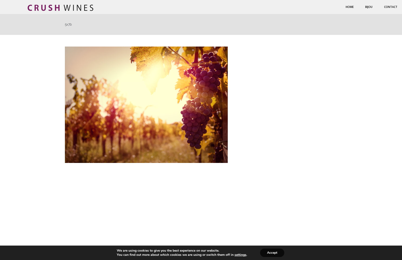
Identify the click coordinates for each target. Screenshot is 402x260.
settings (240, 255)
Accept (272, 252)
